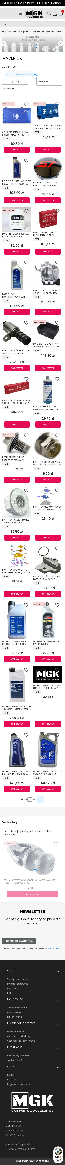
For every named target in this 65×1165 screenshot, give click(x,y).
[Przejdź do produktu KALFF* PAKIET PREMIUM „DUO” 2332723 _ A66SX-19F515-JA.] (16, 386)
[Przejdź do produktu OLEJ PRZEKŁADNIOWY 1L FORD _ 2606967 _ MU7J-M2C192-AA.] (16, 685)
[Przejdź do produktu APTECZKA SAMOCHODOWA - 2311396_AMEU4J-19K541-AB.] (16, 115)
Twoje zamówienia (17, 1007)
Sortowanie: (8, 88)
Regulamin (12, 988)
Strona (24, 799)
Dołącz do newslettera (19, 941)
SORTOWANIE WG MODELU (21, 74)
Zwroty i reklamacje (17, 979)
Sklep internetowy (31, 1160)
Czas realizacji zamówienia (21, 1040)
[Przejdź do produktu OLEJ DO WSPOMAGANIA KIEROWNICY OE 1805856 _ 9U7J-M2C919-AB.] (16, 620)
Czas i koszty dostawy (18, 1036)
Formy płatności (15, 1031)
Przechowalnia (14, 1016)
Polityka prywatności (18, 1055)
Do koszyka (17, 149)
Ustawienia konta (16, 1012)
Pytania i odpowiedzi (18, 983)
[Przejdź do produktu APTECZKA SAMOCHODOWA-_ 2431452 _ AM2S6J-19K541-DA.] (47, 111)
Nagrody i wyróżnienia (18, 1084)
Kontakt (11, 1075)
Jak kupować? (14, 1060)
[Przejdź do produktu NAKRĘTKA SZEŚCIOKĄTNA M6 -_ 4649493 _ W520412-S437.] (47, 496)
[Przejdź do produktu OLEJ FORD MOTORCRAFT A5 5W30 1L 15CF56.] (47, 620)
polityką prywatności (53, 949)
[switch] (58, 1160)
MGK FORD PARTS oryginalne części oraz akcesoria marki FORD (32, 31)
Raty (9, 992)
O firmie (11, 1079)
